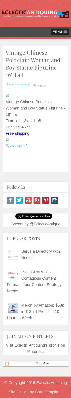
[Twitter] (19, 200)
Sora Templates (49, 392)
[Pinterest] (45, 200)
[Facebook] (10, 200)
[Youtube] (28, 200)
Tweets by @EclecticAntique (35, 224)
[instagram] (54, 200)
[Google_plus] (37, 200)
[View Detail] (16, 146)
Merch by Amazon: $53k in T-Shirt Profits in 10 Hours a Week (35, 311)
